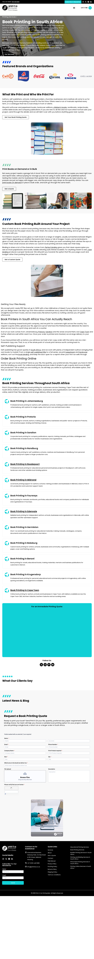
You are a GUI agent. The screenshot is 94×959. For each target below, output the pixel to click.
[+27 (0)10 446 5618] (26, 863)
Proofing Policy (52, 866)
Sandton (49, 332)
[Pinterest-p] (49, 664)
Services (50, 850)
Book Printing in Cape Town (24, 590)
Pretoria (41, 332)
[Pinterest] (88, 2)
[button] (74, 7)
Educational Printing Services (79, 847)
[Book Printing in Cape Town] (7, 590)
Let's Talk (84, 8)
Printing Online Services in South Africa (80, 867)
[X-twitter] (86, 2)
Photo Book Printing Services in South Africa (80, 862)
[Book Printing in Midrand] (7, 480)
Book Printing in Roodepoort (25, 464)
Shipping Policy (52, 872)
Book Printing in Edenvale (23, 511)
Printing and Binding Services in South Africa (80, 858)
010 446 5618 (15, 2)
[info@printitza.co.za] (26, 867)
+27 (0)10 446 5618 (33, 863)
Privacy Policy (52, 864)
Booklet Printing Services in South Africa (81, 853)
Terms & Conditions (54, 875)
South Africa (36, 350)
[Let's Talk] (90, 7)
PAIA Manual (51, 861)
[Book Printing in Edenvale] (7, 512)
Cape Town (84, 332)
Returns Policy (52, 869)
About (50, 853)
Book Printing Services (77, 850)
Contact (50, 858)
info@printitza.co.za (33, 867)
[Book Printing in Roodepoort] (7, 464)
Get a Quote (52, 855)
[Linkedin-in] (91, 2)
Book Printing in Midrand (23, 479)
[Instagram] (83, 2)
